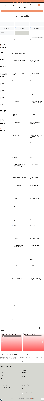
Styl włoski (21, 18)
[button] (22, 11)
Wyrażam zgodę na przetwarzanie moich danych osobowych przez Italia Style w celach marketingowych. (27, 393)
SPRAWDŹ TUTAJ (28, 2)
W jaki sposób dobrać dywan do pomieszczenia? (9, 335)
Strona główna (18, 18)
